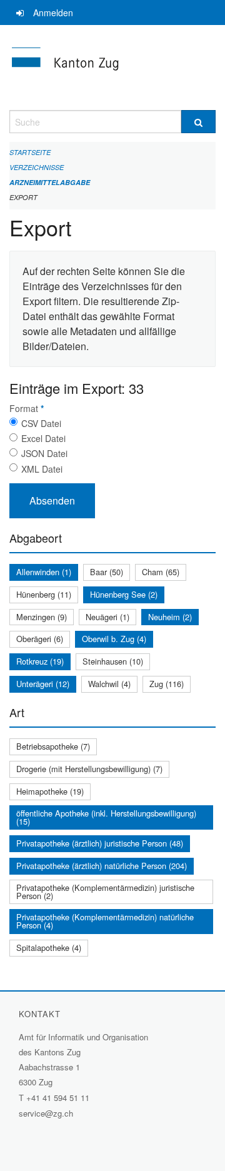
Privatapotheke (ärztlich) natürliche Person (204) (101, 866)
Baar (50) (106, 572)
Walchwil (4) (109, 684)
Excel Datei (43, 438)
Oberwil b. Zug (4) (114, 639)
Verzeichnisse (36, 167)
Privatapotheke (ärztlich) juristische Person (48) (99, 843)
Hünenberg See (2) (124, 594)
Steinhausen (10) (112, 661)
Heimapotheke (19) (50, 791)
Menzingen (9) (41, 617)
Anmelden (53, 12)
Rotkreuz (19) (40, 661)
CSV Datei (41, 423)
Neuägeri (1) (107, 617)
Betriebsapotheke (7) (53, 746)
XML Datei (41, 469)
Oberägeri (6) (39, 639)
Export (23, 197)
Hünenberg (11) (43, 594)
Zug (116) (166, 684)
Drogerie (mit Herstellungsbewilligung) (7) (89, 769)
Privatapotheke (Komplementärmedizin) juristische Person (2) (105, 892)
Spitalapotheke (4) (48, 947)
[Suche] (198, 121)
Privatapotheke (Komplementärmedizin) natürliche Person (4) (105, 921)
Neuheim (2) (170, 617)
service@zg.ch (46, 1113)
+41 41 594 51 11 (57, 1097)
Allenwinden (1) (43, 572)
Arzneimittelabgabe (49, 182)
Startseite (30, 152)
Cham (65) (160, 572)
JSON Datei (44, 453)
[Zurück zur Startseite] (112, 68)
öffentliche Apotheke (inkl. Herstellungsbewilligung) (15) (106, 817)
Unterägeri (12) (42, 684)
